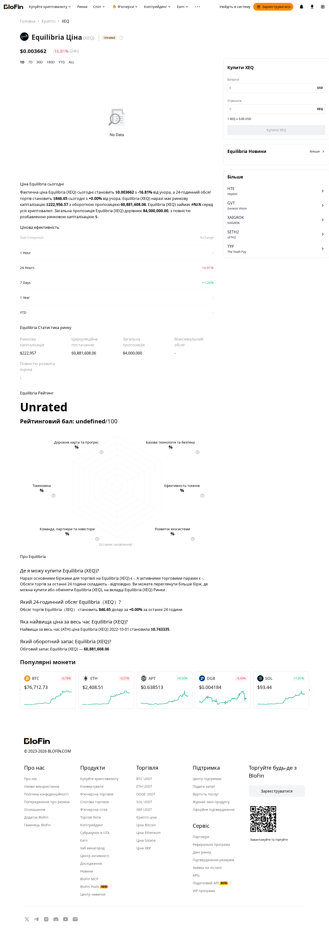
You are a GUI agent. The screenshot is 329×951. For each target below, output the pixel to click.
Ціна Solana (146, 840)
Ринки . (160, 589)
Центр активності (94, 855)
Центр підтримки (207, 778)
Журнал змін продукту (211, 802)
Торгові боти (90, 817)
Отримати (234, 101)
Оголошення (34, 809)
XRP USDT (144, 809)
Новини (86, 871)
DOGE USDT (145, 794)
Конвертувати (92, 786)
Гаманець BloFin (37, 825)
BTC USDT (144, 778)
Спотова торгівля (94, 802)
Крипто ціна (146, 817)
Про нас (30, 778)
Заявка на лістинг (207, 867)
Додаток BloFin (36, 817)
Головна (27, 21)
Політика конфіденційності (46, 794)
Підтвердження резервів (213, 860)
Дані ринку (202, 852)
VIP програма (204, 890)
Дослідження (91, 863)
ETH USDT (144, 786)
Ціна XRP (143, 848)
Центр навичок (92, 894)
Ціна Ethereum (148, 832)
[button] (309, 690)
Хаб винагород (92, 848)
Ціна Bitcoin (146, 825)
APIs (196, 875)
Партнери (201, 836)
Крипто (49, 21)
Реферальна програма (211, 844)
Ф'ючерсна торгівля (96, 794)
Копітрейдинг (91, 825)
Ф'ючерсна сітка (93, 809)
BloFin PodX (93, 886)
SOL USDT (144, 802)
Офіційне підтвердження (214, 809)
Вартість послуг (206, 794)
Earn (84, 840)
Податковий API (210, 883)
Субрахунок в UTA (94, 832)
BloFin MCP (89, 879)
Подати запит (204, 786)
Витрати (233, 80)
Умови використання (41, 786)
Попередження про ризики (47, 802)
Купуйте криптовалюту (99, 778)
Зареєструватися (276, 6)
